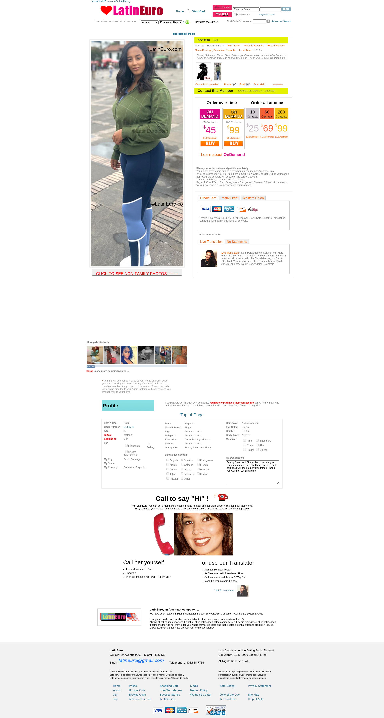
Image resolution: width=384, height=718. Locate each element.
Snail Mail (259, 84)
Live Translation (211, 241)
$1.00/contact (209, 138)
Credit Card (208, 198)
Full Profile (234, 45)
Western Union (253, 198)
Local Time (245, 50)
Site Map (253, 694)
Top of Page (192, 414)
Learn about (223, 154)
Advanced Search (281, 21)
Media (194, 685)
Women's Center (200, 694)
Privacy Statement (259, 685)
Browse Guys (137, 694)
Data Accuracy (278, 85)
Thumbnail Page (184, 33)
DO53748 (129, 427)
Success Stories (170, 694)
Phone (227, 84)
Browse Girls (137, 690)
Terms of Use (228, 699)
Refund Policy (199, 690)
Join (115, 694)
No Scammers (237, 241)
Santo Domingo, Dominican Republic (215, 50)
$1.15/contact (267, 137)
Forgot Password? (267, 15)
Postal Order (229, 198)
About (116, 690)
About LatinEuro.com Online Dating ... (112, 1)
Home (180, 11)
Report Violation (276, 45)
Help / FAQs (255, 699)
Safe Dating (227, 685)
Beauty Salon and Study (198, 447)
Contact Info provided (207, 84)
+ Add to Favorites (254, 45)
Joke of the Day (230, 694)
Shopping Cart (169, 685)
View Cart (198, 11)
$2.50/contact (252, 137)
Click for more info (224, 590)
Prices (133, 685)
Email (242, 84)
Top (115, 699)
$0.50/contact (233, 138)
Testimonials (167, 699)
